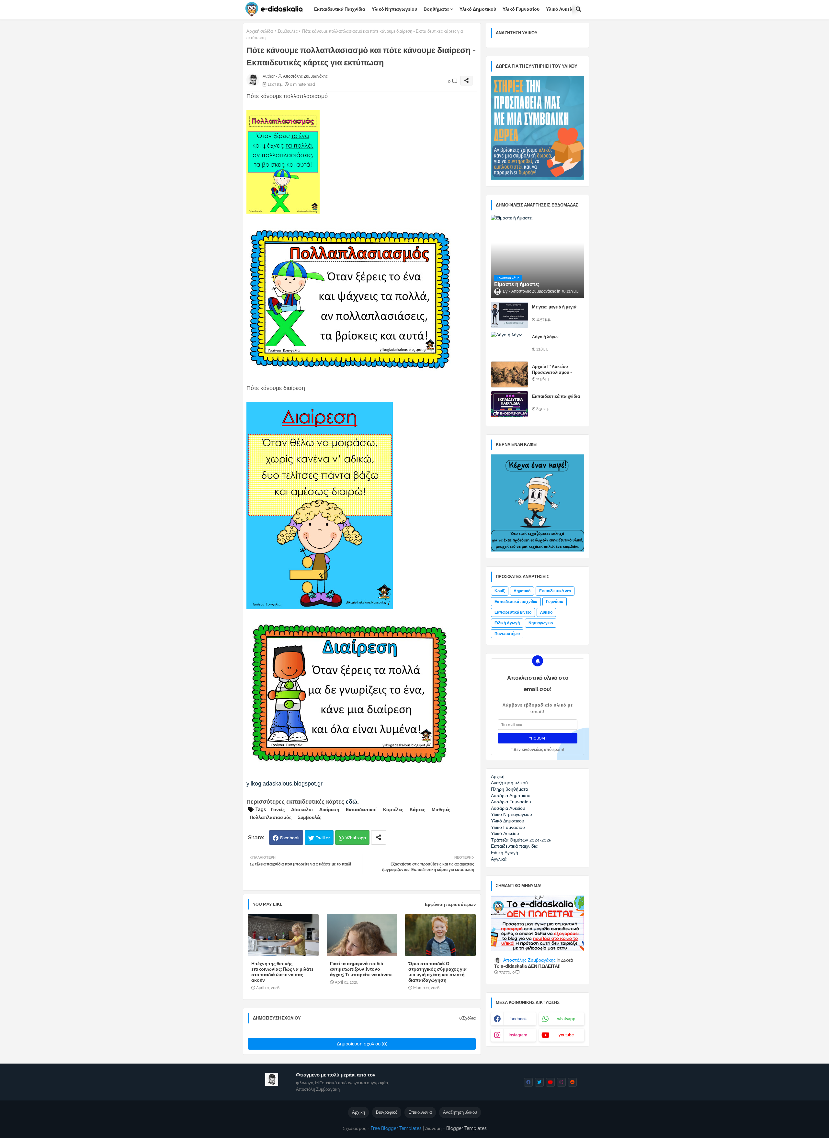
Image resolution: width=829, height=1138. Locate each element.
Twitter (323, 837)
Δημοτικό (522, 591)
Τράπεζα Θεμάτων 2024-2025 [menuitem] (521, 839)
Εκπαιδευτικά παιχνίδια (339, 9)
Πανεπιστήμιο (507, 633)
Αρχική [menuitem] (498, 776)
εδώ (351, 801)
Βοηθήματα (436, 9)
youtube (566, 1035)
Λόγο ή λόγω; (545, 336)
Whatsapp (356, 837)
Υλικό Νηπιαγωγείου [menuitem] (511, 814)
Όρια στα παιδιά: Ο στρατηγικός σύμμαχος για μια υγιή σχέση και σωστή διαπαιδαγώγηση (437, 972)
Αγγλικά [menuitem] (498, 859)
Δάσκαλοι (302, 809)
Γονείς (278, 809)
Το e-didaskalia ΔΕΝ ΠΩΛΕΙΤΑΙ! (527, 966)
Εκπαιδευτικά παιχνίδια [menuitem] (514, 846)
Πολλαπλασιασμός (270, 817)
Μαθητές (441, 809)
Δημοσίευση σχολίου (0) (362, 1044)
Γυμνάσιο (554, 601)
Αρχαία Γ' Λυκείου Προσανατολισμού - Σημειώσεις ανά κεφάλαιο (557, 372)
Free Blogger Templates (396, 1128)
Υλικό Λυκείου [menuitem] (505, 833)
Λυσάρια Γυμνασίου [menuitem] (511, 801)
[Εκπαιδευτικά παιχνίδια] (509, 404)
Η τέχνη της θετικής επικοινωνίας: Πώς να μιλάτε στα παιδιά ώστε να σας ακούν (282, 972)
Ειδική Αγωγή (507, 623)
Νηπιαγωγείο (540, 623)
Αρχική (358, 1112)
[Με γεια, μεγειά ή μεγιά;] (509, 315)
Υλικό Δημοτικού (478, 9)
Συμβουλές (288, 31)
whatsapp (566, 1019)
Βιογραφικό (386, 1112)
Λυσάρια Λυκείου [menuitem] (508, 808)
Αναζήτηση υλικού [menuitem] (509, 782)
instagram (518, 1035)
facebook (518, 1019)
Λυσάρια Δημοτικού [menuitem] (510, 795)
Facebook (290, 837)
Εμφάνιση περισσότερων (450, 904)
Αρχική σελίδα (259, 31)
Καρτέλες (393, 809)
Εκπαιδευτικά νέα (555, 591)
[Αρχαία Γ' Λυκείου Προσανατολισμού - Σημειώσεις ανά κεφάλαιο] (509, 374)
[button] (578, 9)
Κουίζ (499, 591)
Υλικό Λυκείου (561, 9)
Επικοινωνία (420, 1112)
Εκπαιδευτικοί (361, 809)
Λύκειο (546, 612)
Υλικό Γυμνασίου (521, 9)
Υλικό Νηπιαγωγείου (394, 9)
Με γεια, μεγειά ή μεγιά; (554, 307)
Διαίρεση (329, 809)
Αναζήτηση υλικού (460, 1112)
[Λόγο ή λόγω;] (509, 345)
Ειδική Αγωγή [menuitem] (504, 852)
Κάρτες (417, 809)
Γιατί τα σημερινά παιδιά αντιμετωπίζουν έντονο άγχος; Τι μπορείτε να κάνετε (361, 969)
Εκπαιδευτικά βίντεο (512, 612)
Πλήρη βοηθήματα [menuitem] (509, 789)
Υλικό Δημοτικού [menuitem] (507, 820)
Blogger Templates (466, 1128)
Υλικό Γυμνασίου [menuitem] (508, 827)
